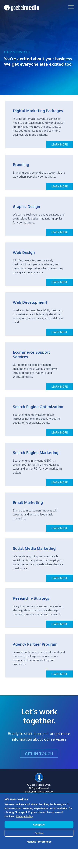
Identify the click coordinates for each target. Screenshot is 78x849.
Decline (39, 833)
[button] (71, 7)
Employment (31, 791)
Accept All (39, 824)
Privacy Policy (46, 791)
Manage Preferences (39, 841)
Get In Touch (39, 753)
